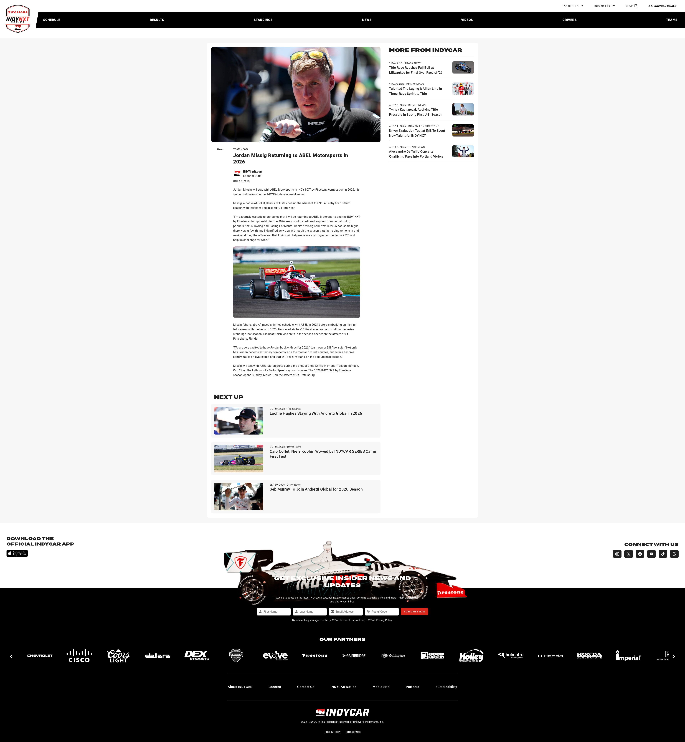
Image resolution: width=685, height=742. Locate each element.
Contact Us (305, 687)
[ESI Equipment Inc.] (118, 656)
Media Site (381, 687)
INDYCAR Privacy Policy (378, 620)
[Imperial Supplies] (510, 656)
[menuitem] (51, 19)
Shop (629, 5)
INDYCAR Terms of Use (342, 620)
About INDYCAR (240, 687)
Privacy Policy (332, 731)
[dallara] (39, 656)
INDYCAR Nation (343, 687)
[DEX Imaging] (79, 656)
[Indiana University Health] (550, 656)
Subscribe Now (414, 611)
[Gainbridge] (236, 656)
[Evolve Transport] (157, 656)
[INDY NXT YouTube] (651, 554)
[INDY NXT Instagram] (617, 554)
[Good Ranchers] (314, 656)
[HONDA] (432, 656)
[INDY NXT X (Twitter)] (628, 554)
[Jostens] (589, 656)
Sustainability (446, 687)
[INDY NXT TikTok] (663, 554)
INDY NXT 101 (603, 5)
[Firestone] (196, 656)
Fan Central (571, 5)
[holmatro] (393, 656)
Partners (412, 687)
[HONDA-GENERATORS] (471, 656)
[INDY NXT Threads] (674, 554)
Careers (275, 687)
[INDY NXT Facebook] (640, 554)
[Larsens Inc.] (628, 656)
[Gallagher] (275, 656)
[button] (11, 656)
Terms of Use (353, 731)
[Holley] (353, 656)
